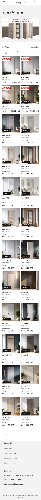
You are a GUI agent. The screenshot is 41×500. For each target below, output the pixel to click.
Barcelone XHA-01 (6, 261)
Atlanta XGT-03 (25, 198)
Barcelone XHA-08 (25, 292)
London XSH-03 (25, 77)
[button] (4, 2)
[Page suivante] (34, 52)
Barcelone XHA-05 (6, 292)
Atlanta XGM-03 (25, 135)
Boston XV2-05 (5, 418)
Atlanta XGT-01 (5, 198)
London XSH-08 (25, 106)
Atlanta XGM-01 (6, 135)
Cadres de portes (10, 463)
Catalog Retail (12, 495)
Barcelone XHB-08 (25, 355)
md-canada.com (10, 453)
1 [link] (6, 52)
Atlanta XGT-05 (6, 229)
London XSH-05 (6, 106)
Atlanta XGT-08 (25, 229)
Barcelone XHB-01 (6, 324)
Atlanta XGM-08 (25, 166)
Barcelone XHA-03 (25, 261)
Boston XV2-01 (5, 386)
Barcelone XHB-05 (6, 355)
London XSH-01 (5, 77)
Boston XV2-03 (24, 386)
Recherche (8, 449)
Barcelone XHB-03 (25, 324)
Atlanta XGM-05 (6, 166)
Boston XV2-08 (24, 418)
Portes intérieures (10, 458)
